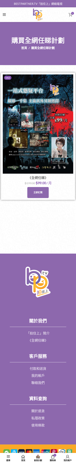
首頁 (24, 47)
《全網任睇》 (38, 177)
